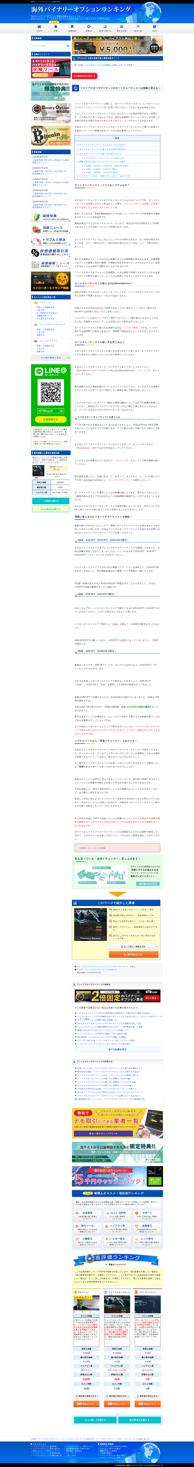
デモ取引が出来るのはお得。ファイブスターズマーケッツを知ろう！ (108, 1089)
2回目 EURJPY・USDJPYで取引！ (100, 169)
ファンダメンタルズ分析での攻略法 (113, 1446)
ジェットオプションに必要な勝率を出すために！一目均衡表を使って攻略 (110, 1027)
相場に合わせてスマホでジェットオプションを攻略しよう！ (104, 1030)
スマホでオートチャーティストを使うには (103, 158)
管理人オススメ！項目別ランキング (46, 1451)
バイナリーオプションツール (94, 967)
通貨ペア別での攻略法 (108, 1451)
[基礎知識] (51, 216)
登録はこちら (88, 1404)
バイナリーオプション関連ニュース (113, 1458)
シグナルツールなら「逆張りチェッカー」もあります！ (104, 176)
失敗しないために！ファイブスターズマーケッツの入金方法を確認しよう (110, 1068)
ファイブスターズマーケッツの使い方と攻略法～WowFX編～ (104, 1078)
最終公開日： (82, 973)
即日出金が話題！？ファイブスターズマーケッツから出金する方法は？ (109, 1072)
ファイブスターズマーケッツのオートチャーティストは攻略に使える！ (109, 1075)
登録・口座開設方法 (46, 307)
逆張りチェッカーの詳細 (93, 848)
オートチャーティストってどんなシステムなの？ (101, 145)
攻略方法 (41, 335)
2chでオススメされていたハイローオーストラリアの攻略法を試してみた (109, 1023)
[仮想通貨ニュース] (51, 263)
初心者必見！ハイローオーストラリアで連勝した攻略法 (102, 1037)
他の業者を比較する (139, 1420)
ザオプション (84, 1292)
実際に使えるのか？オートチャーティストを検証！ (102, 161)
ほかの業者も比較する (51, 509)
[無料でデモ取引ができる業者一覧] (117, 1123)
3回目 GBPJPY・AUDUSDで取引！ (101, 172)
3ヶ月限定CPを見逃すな (47, 313)
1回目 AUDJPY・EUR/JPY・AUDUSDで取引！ (106, 166)
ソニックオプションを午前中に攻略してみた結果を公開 (102, 1034)
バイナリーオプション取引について (80, 1446)
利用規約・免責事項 (74, 1451)
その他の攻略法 (106, 1453)
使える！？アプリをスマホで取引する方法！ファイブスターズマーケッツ (110, 1092)
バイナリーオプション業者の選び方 (46, 1449)
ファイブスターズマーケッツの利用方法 (101, 970)
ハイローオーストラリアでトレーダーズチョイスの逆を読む (104, 1044)
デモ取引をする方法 (46, 319)
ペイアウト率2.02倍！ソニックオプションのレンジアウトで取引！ (107, 1040)
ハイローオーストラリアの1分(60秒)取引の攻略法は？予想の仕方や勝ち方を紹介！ (114, 1013)
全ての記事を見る (118, 1049)
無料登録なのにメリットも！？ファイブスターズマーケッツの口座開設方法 (111, 1099)
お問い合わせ (71, 1455)
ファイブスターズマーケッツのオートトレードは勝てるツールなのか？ (109, 1096)
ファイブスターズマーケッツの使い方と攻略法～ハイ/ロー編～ (105, 1085)
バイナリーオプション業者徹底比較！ (47, 1453)
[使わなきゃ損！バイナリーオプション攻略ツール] (51, 68)
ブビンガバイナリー (148, 1292)
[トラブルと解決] (51, 240)
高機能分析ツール (45, 316)
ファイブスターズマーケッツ (52, 324)
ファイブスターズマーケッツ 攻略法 (120, 967)
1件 (148, 1388)
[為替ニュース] (51, 228)
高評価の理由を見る (87, 1396)
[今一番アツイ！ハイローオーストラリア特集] (51, 280)
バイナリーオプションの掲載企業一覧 (47, 1455)
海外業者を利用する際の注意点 (78, 1449)
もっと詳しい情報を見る (135, 946)
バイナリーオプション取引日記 (112, 1455)
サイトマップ (71, 1453)
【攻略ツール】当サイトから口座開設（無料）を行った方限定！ (105, 65)
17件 (117, 1388)
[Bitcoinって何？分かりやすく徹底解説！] (51, 135)
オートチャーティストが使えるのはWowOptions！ (102, 149)
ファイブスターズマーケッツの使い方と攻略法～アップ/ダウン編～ (107, 1082)
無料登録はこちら (135, 954)
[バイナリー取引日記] (51, 113)
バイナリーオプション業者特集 (45, 1446)
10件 (86, 1388)
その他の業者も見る (51, 358)
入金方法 (41, 310)
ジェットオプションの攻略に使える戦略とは (97, 1020)
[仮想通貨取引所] (51, 251)
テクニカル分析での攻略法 (110, 1449)
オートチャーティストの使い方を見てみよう (99, 154)
